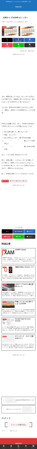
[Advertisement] (18, 74)
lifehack (19, 181)
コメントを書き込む (18, 425)
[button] (29, 45)
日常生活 (6, 181)
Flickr (13, 181)
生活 (25, 181)
